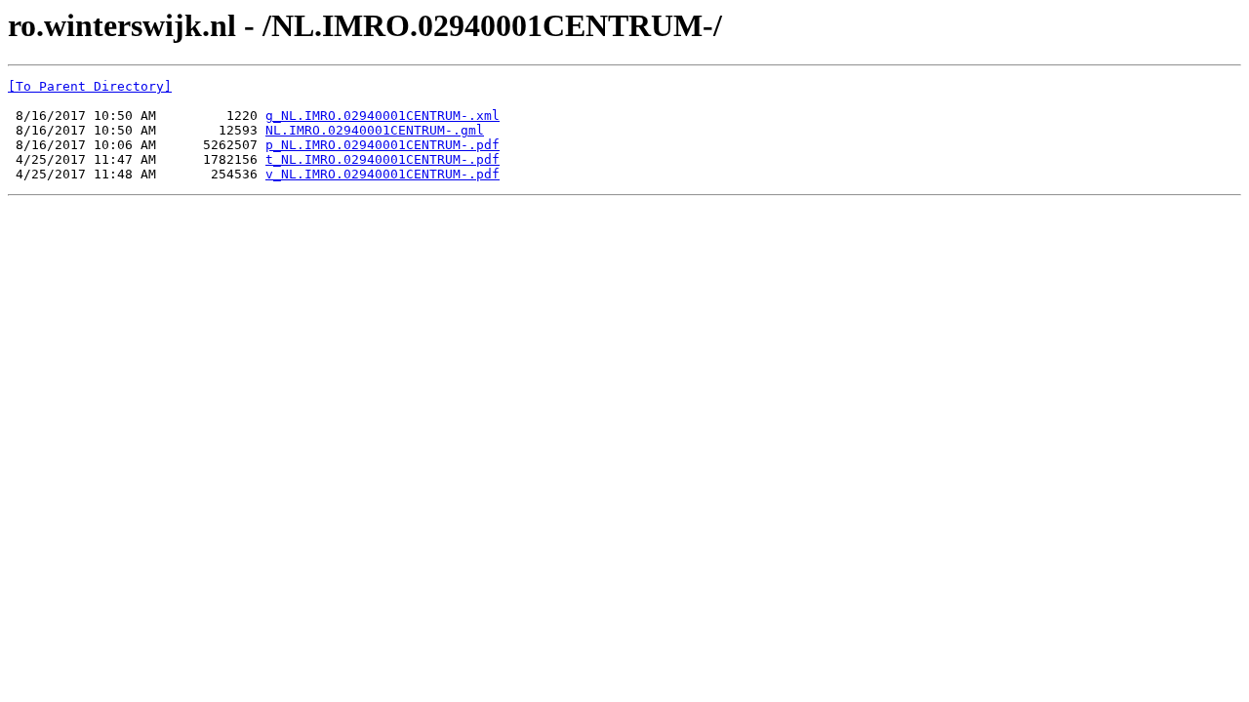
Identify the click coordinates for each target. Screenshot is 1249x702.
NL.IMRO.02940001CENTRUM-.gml (374, 130)
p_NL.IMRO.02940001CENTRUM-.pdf (382, 144)
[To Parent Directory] (90, 86)
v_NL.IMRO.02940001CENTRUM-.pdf (382, 174)
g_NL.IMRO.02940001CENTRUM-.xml (382, 115)
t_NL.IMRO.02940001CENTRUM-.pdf (382, 159)
